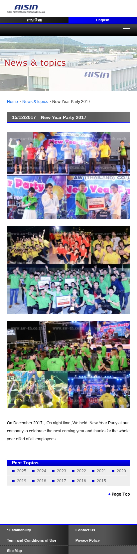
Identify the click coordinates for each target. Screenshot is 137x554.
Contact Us (85, 530)
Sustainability (19, 530)
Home (12, 101)
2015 (101, 481)
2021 (101, 471)
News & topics (35, 101)
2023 (61, 471)
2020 (121, 471)
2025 (21, 471)
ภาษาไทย (34, 20)
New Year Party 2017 (71, 101)
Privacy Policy (87, 540)
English (102, 20)
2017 (61, 481)
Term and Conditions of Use (31, 540)
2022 (81, 471)
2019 (21, 481)
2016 (81, 481)
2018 (41, 481)
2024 (41, 471)
